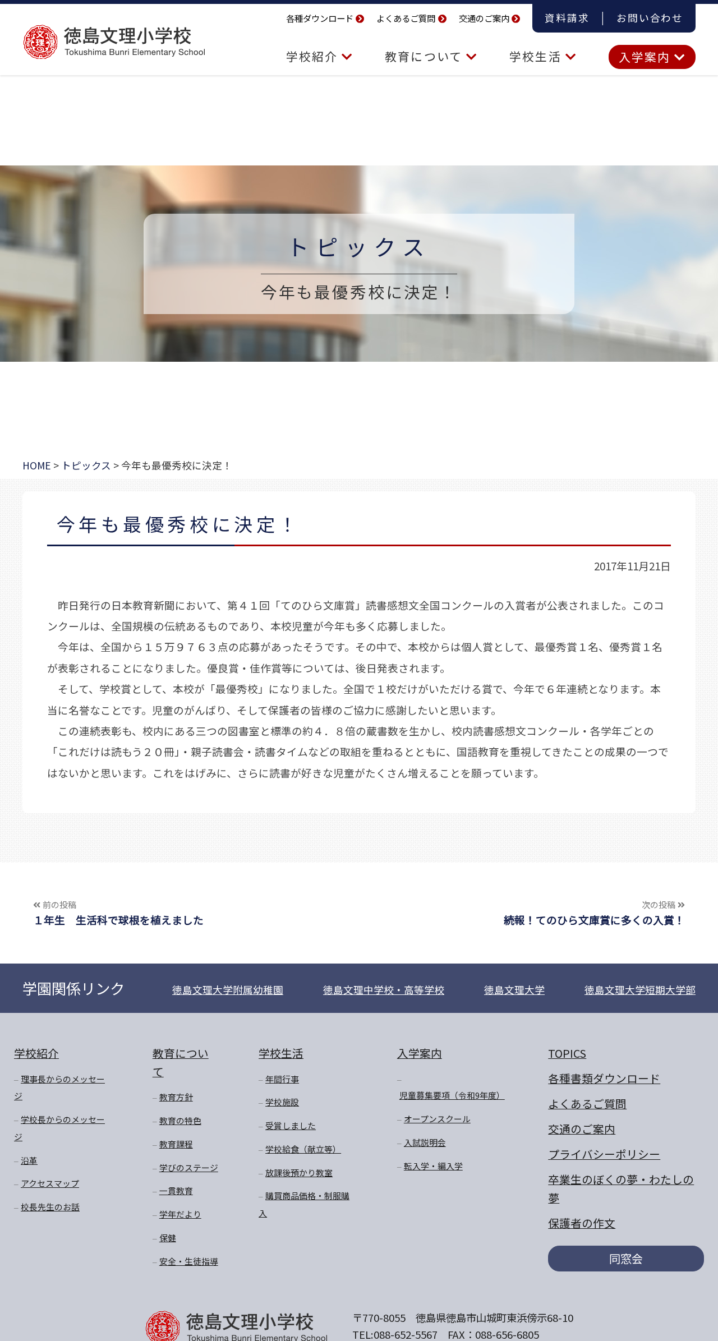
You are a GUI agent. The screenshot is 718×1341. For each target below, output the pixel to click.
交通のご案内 (484, 18)
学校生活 (537, 56)
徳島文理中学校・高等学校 (383, 990)
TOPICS (567, 1053)
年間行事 (282, 1079)
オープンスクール (437, 1119)
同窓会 (626, 1258)
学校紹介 (314, 56)
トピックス (359, 246)
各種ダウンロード (319, 18)
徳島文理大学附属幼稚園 (227, 990)
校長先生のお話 (50, 1207)
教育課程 (176, 1144)
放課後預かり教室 (299, 1172)
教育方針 (176, 1097)
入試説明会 (425, 1142)
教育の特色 (180, 1120)
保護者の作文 (581, 1223)
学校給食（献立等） (303, 1149)
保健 (167, 1237)
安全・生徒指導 (188, 1261)
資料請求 (567, 18)
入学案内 (646, 56)
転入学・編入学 (433, 1166)
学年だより (180, 1214)
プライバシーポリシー (604, 1154)
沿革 (29, 1160)
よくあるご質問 (405, 18)
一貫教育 (176, 1190)
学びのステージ (188, 1167)
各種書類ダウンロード (604, 1078)
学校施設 (282, 1102)
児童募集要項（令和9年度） (452, 1095)
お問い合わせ (649, 18)
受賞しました (290, 1125)
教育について (425, 56)
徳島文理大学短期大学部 (640, 990)
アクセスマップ (50, 1183)
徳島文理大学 (514, 990)
